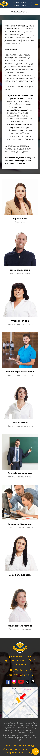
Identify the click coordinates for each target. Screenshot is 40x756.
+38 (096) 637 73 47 (24, 2)
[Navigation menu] (36, 4)
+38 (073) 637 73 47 (24, 5)
